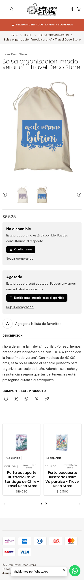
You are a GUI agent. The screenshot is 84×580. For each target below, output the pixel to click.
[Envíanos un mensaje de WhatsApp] (74, 570)
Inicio (14, 35)
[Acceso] (72, 9)
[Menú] (5, 9)
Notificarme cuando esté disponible (39, 297)
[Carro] (79, 9)
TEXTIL (28, 35)
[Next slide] (78, 195)
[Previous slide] (5, 195)
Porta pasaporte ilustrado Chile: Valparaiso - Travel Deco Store (62, 479)
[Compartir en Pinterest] (36, 399)
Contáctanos (23, 249)
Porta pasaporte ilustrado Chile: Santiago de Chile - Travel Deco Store (21, 479)
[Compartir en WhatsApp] (26, 399)
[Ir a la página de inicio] (42, 9)
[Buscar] (11, 9)
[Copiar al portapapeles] (46, 399)
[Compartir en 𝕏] (16, 399)
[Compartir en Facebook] (5, 399)
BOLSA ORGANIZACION (53, 35)
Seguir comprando (20, 258)
